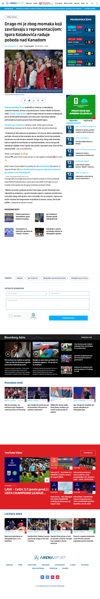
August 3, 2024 (25, 176)
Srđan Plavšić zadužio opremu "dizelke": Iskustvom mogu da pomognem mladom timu (85, 166)
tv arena (40, 586)
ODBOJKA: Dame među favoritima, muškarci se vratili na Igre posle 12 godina (59, 408)
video (20, 565)
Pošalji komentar (68, 318)
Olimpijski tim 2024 (55, 399)
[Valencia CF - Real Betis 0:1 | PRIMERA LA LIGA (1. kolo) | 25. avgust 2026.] (61, 463)
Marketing (53, 568)
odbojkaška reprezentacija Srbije (54, 278)
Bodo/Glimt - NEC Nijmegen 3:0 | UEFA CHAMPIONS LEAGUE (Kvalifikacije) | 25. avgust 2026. (61, 500)
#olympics (56, 169)
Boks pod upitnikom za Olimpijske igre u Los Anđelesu (13, 538)
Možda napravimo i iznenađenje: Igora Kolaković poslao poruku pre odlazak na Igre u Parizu (23, 216)
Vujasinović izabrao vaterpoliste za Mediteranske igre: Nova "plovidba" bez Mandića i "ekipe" (85, 154)
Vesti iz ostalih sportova (85, 126)
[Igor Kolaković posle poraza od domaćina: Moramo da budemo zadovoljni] (39, 394)
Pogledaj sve (86, 337)
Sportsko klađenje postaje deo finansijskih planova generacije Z (83, 358)
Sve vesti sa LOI (10, 532)
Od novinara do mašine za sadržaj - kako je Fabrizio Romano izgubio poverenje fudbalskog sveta (17, 362)
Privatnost (85, 565)
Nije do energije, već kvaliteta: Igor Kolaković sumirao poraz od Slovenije (15, 407)
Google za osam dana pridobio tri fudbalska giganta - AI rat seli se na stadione (45, 362)
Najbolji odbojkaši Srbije (15, 107)
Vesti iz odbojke (82, 173)
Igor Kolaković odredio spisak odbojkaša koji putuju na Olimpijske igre (54, 216)
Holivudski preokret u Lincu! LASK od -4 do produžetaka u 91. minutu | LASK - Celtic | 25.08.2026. (83, 476)
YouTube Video (13, 452)
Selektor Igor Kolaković (14, 125)
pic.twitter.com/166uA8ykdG (17, 172)
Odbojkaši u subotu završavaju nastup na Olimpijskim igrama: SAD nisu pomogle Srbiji (54, 231)
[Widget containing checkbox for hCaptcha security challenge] (22, 316)
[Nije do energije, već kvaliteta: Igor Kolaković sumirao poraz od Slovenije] (16, 394)
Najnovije (29, 3)
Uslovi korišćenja (38, 568)
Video (83, 3)
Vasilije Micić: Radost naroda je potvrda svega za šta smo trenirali (38, 538)
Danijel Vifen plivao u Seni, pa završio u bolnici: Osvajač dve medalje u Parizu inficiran (61, 540)
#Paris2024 (45, 166)
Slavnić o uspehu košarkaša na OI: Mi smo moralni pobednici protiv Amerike (84, 538)
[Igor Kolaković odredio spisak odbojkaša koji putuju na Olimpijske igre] (39, 217)
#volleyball (28, 169)
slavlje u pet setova (18, 114)
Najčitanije (88, 120)
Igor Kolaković (33, 278)
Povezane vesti (12, 209)
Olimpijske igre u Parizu (79, 278)
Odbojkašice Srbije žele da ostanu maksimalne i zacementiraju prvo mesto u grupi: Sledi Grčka (84, 177)
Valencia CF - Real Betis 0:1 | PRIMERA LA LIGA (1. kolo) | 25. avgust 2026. (61, 474)
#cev (21, 169)
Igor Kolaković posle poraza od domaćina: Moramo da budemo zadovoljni (38, 407)
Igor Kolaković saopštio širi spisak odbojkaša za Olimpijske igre (83, 407)
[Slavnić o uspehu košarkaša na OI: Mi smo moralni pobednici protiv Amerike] (84, 526)
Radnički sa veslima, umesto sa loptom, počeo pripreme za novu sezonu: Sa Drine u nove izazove (48, 9)
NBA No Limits (68, 3)
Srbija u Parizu (12, 17)
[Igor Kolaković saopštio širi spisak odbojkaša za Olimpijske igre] (84, 394)
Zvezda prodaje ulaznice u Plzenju (84, 143)
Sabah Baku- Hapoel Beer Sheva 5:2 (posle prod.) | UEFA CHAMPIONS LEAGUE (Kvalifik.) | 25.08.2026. (83, 500)
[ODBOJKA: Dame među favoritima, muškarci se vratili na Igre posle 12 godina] (61, 394)
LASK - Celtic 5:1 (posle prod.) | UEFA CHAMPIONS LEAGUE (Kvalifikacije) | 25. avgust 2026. (26, 491)
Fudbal (35, 3)
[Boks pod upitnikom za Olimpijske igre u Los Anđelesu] (16, 526)
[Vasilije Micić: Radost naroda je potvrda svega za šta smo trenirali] (39, 526)
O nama (73, 565)
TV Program (58, 3)
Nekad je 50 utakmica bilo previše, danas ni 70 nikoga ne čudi (83, 369)
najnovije (9, 565)
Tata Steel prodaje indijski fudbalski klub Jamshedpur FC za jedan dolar (83, 346)
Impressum (46, 565)
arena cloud (32, 565)
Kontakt (65, 568)
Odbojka (20, 278)
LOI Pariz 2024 (13, 514)
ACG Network (60, 565)
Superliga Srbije (82, 161)
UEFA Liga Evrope (82, 138)
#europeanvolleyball (43, 169)
